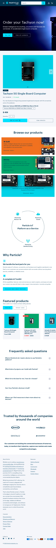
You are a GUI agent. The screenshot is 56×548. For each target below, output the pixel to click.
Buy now (7, 35)
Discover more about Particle (15, 289)
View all (7, 307)
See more (11, 324)
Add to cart (14, 120)
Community (34, 466)
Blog (32, 464)
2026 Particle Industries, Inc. (11, 543)
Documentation (7, 517)
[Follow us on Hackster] (14, 538)
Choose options (11, 329)
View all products (22, 35)
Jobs (4, 528)
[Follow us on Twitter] (6, 538)
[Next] (51, 71)
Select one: (20, 106)
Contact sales (20, 307)
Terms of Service (7, 521)
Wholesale (33, 469)
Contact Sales (7, 526)
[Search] (43, 3)
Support (33, 471)
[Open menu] (3, 3)
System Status (34, 473)
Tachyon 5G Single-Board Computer (24, 93)
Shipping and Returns (9, 519)
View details (41, 120)
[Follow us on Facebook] (3, 538)
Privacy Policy (6, 524)
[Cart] (52, 3)
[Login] (49, 3)
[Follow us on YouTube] (11, 538)
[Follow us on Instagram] (8, 538)
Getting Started (35, 462)
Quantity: (5, 116)
